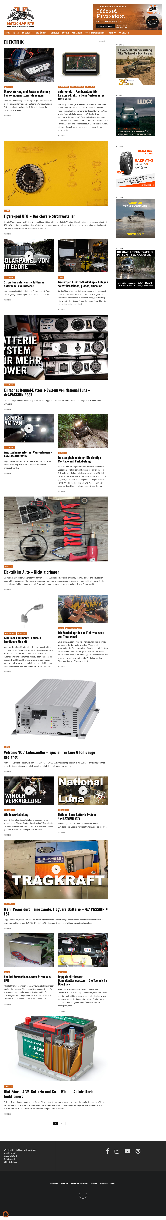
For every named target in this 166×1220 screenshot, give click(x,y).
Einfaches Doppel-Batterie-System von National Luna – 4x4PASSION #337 (47, 392)
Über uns (94, 1183)
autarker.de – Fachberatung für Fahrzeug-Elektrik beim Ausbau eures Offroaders (81, 95)
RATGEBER (26, 32)
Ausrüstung (10, 633)
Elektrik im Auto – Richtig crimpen (32, 572)
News (7, 211)
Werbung (90, 87)
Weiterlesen (7, 116)
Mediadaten (54, 1183)
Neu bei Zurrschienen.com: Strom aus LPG (27, 978)
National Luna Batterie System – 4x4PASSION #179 (78, 816)
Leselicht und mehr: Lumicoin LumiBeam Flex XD (22, 639)
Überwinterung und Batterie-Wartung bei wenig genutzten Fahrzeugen (27, 93)
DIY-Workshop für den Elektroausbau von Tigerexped (81, 634)
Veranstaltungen (73, 628)
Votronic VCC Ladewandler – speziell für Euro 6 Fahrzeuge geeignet (49, 754)
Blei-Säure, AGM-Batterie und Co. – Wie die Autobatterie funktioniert (49, 1094)
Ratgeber (8, 87)
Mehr (111, 32)
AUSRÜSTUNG (41, 32)
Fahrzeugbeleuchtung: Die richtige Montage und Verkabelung (79, 459)
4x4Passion (9, 278)
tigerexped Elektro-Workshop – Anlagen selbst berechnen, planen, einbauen (83, 284)
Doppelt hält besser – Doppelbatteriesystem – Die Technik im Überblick (82, 980)
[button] (5, 1214)
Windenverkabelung (16, 814)
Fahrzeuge (63, 87)
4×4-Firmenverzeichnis (95, 32)
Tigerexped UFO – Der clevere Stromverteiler (39, 216)
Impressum (64, 1183)
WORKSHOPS (77, 32)
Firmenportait (77, 87)
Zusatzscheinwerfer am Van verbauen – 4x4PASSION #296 (28, 454)
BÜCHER (65, 32)
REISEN (16, 32)
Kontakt (113, 1183)
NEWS (7, 32)
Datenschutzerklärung (79, 1183)
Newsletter (104, 1183)
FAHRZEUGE (54, 32)
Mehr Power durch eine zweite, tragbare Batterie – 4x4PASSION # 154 (56, 911)
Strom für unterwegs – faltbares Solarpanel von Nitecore (24, 284)
